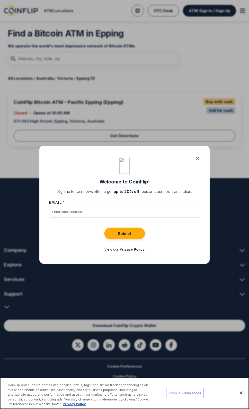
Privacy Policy (74, 404)
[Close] (241, 393)
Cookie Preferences (185, 393)
